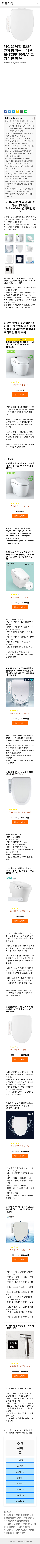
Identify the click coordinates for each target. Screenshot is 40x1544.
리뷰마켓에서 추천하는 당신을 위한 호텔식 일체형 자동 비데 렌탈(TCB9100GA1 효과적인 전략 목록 (19, 135)
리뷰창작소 (20, 1495)
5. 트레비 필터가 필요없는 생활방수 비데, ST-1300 (19, 167)
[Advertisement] (20, 88)
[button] (32, 118)
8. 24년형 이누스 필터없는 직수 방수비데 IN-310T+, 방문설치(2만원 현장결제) (20, 183)
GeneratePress (28, 1541)
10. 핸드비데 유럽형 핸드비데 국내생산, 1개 (20, 195)
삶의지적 (20, 1466)
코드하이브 (20, 1472)
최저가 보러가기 (20, 395)
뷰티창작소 (20, 1489)
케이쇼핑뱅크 (20, 1460)
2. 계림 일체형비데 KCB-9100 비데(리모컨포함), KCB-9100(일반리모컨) (20, 147)
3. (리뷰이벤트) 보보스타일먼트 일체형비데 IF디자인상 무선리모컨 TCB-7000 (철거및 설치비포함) (19, 153)
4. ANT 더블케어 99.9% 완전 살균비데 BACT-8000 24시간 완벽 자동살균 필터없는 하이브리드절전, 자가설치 (19, 161)
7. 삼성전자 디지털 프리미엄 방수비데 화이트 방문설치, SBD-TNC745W (19, 177)
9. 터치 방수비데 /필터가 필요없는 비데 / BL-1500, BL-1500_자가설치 (20, 190)
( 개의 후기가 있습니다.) (20, 385)
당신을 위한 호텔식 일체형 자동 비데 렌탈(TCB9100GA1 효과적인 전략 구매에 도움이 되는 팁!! (22, 128)
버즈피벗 (20, 1483)
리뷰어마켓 (20, 1501)
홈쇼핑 (9, 1512)
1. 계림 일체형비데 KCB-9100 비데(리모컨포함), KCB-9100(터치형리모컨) (20, 142)
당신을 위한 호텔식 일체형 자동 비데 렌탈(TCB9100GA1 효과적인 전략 (20, 122)
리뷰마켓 (7, 3)
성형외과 (20, 1478)
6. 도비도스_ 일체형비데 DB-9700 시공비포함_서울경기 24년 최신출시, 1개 (19, 172)
